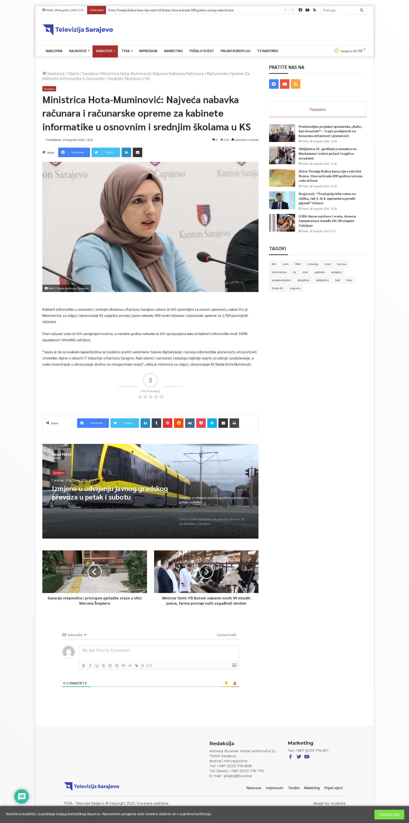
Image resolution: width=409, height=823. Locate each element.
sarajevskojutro (281, 280)
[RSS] (314, 10)
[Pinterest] (167, 423)
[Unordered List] (116, 665)
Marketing (173, 51)
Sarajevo (104, 51)
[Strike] (103, 665)
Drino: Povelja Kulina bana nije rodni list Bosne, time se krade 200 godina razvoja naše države (330, 175)
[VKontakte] (190, 423)
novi (305, 272)
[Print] (234, 423)
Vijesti (73, 73)
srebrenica (322, 280)
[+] (149, 665)
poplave (320, 272)
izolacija (312, 264)
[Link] (136, 665)
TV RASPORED (267, 51)
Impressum (148, 51)
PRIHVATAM (389, 814)
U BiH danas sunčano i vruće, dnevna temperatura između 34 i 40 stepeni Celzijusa (327, 220)
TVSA (125, 51)
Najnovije (78, 51)
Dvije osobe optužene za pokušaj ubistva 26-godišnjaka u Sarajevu (104, 492)
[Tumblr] (156, 423)
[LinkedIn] (126, 152)
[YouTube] (307, 10)
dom (286, 264)
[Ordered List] (110, 665)
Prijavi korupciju (235, 51)
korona (341, 264)
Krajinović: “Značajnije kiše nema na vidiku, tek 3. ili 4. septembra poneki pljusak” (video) (167, 10)
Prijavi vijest (334, 787)
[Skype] (212, 423)
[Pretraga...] (361, 10)
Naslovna (54, 51)
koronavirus (279, 272)
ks (294, 272)
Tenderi (294, 787)
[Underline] (96, 665)
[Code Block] (130, 665)
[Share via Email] (137, 152)
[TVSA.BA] (77, 30)
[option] (150, 491)
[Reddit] (178, 423)
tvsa (349, 280)
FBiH (298, 264)
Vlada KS (277, 288)
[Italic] (90, 665)
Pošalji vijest (202, 51)
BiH (274, 264)
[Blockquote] (123, 665)
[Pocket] (201, 423)
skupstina (303, 280)
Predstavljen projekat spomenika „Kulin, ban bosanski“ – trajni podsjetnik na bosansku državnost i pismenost (330, 131)
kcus (328, 264)
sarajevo (336, 272)
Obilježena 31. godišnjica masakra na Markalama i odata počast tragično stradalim (327, 153)
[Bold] (83, 665)
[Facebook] (300, 10)
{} (142, 665)
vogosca (295, 288)
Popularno (318, 109)
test (337, 280)
